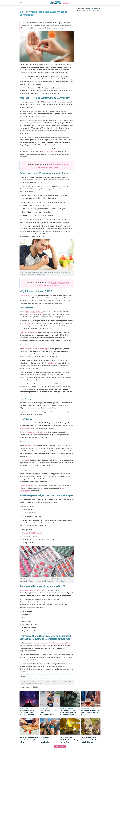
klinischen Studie (25, 323)
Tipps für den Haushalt (26, 736)
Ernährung (63, 736)
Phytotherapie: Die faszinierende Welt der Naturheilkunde (90, 740)
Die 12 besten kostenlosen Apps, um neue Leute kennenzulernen (49, 740)
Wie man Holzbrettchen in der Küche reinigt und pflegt (29, 740)
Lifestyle (42, 736)
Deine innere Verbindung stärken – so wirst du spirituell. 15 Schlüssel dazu (29, 712)
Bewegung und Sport (66, 708)
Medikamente (30, 8)
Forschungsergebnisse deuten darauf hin (33, 590)
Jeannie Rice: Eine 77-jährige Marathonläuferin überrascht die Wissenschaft (49, 712)
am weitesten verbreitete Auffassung (34, 349)
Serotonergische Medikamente (32, 533)
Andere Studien (25, 460)
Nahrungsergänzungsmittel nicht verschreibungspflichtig (51, 643)
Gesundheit (22, 8)
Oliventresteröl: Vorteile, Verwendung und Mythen (69, 740)
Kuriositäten (44, 708)
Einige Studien (51, 363)
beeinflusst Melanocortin (34, 311)
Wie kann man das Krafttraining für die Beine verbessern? (68, 712)
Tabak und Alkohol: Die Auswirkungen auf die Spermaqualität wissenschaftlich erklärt (90, 712)
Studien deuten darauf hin (28, 485)
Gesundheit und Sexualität (89, 708)
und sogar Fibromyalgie (49, 151)
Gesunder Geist (24, 708)
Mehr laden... (60, 747)
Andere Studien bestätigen (28, 332)
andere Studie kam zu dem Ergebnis (35, 432)
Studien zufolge (25, 295)
